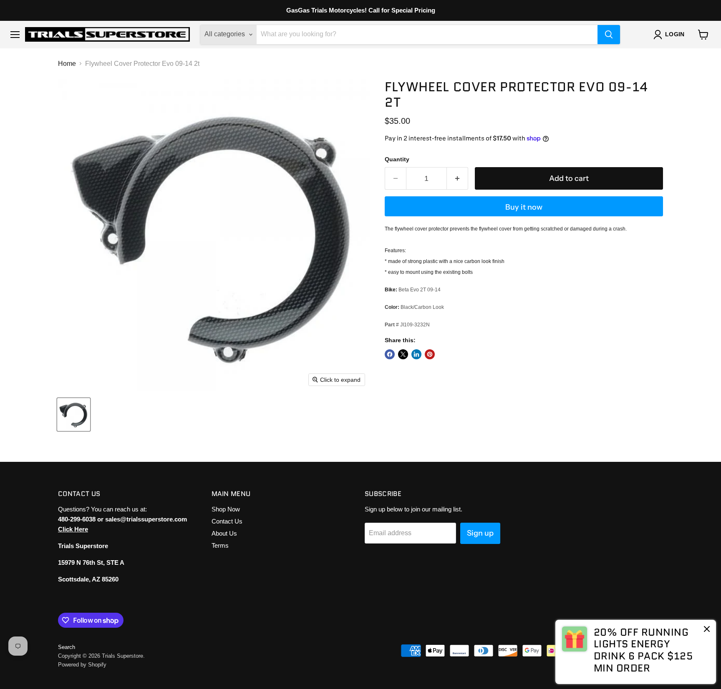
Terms (220, 545)
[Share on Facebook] (390, 354)
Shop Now (226, 509)
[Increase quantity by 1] (457, 178)
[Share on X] (403, 354)
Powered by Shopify (82, 664)
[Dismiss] (706, 629)
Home (67, 63)
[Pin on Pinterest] (430, 354)
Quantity (397, 159)
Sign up (480, 533)
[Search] (608, 34)
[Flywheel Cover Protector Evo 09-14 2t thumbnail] (73, 414)
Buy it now (523, 207)
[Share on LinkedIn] (416, 354)
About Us (224, 533)
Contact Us (227, 521)
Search (66, 647)
